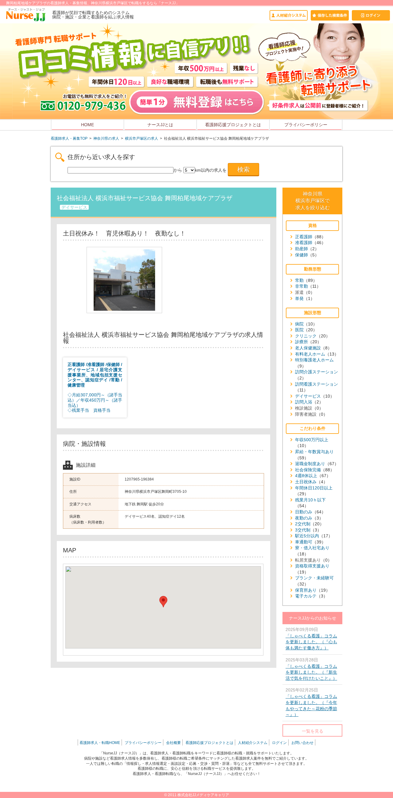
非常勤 (301, 286)
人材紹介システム (252, 743)
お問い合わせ (302, 743)
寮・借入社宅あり (312, 547)
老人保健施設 (308, 347)
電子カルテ (306, 596)
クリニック (306, 335)
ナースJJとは (160, 124)
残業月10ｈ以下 (310, 499)
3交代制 (302, 529)
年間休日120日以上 (314, 487)
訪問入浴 (303, 401)
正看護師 (303, 236)
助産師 (301, 248)
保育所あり (306, 590)
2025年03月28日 (311, 669)
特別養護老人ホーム (314, 359)
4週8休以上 (306, 475)
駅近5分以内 (307, 535)
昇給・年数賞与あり (314, 451)
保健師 (301, 254)
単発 (299, 298)
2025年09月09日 (311, 638)
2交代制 (302, 523)
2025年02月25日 (311, 702)
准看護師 (303, 242)
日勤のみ (303, 511)
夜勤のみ (303, 518)
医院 (299, 329)
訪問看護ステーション (316, 384)
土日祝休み (306, 481)
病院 (299, 323)
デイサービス (308, 396)
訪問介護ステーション (316, 371)
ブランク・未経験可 (314, 577)
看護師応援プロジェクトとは (233, 124)
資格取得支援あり (312, 565)
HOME (87, 124)
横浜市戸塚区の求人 (141, 138)
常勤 (299, 280)
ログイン (279, 743)
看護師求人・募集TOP (69, 138)
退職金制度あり (310, 463)
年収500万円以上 (311, 439)
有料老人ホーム (310, 354)
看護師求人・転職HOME (100, 743)
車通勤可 (303, 541)
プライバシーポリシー (305, 124)
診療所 (301, 341)
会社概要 (173, 743)
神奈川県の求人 (106, 138)
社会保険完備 (308, 469)
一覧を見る (312, 731)
